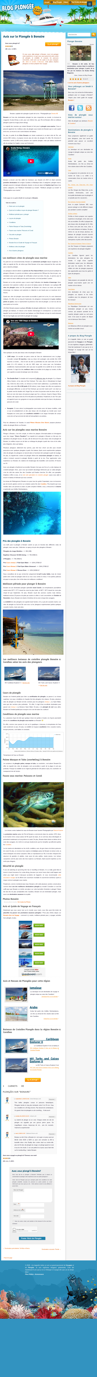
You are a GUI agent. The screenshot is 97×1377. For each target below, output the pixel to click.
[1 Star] (6, 46)
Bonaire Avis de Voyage (11, 915)
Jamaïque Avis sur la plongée (49, 996)
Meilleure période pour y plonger (19, 214)
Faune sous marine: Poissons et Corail (21, 230)
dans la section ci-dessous (35, 62)
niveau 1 (47, 702)
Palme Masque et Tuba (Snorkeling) (20, 226)
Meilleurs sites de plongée (17, 246)
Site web (16, 1216)
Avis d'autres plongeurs (16, 250)
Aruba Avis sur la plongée (51, 1018)
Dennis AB (54, 113)
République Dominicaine (74, 303)
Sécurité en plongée (15, 234)
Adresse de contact (19, 1210)
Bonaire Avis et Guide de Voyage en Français (23, 242)
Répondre (52, 1099)
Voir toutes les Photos (24, 902)
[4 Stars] (10, 46)
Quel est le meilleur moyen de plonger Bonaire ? (24, 210)
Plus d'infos (29, 1274)
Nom (16, 1204)
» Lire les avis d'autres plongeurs (78, 82)
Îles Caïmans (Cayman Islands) (76, 202)
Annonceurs (39, 1274)
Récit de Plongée (18, 1190)
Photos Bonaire (14, 238)
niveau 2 (13, 707)
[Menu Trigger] (89, 4)
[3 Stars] (9, 46)
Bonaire (90, 121)
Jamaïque (35, 987)
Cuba (69, 170)
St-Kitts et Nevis (72, 213)
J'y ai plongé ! (53, 44)
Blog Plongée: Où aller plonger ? (22, 9)
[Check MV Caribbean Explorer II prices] (15, 680)
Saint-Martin (71, 289)
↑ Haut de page (7, 1258)
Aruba (34, 1007)
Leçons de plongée (15, 218)
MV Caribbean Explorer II (44, 1040)
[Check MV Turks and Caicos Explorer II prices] (48, 680)
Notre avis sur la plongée (16, 206)
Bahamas (70, 323)
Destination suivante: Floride (51, 1249)
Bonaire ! (71, 100)
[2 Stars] (7, 46)
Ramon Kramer (58, 830)
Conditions (12, 222)
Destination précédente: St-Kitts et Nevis (16, 1248)
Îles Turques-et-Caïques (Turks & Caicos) (79, 243)
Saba (69, 277)
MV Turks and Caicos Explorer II (44, 1060)
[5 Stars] (12, 46)
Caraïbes (8, 844)
